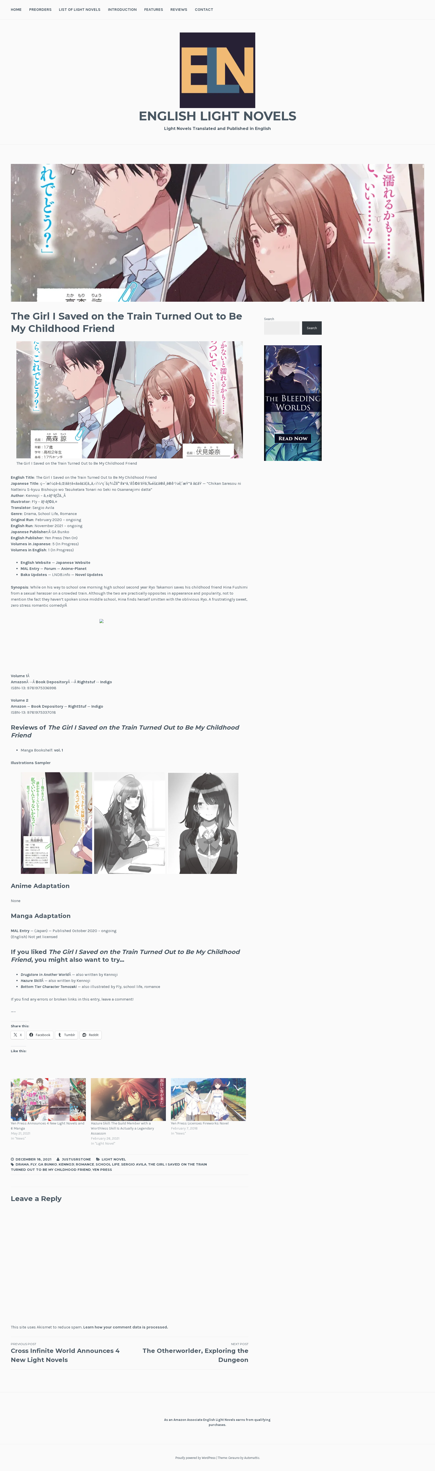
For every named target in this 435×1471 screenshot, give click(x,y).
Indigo (106, 681)
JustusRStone (76, 1159)
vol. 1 (58, 750)
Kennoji (66, 1164)
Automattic (251, 1458)
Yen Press (102, 1170)
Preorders (40, 9)
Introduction (122, 9)
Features (153, 9)
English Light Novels (217, 116)
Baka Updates (34, 574)
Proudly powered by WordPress (195, 1458)
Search (269, 319)
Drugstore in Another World (45, 974)
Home (16, 9)
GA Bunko (47, 1164)
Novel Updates (89, 574)
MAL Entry (30, 568)
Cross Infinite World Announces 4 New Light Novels (65, 1352)
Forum (50, 568)
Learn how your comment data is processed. (125, 1327)
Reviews (178, 9)
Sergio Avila (134, 1164)
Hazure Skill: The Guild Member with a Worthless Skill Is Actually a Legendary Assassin (122, 1128)
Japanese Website (73, 562)
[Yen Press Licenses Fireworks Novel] (208, 1099)
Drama (22, 1164)
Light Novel (114, 1159)
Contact (204, 9)
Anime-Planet (74, 568)
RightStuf (77, 706)
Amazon (18, 681)
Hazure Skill (31, 980)
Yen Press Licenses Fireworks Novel (200, 1123)
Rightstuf (86, 681)
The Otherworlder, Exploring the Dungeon (195, 1352)
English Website (36, 562)
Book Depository (52, 681)
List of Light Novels (79, 9)
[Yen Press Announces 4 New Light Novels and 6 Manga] (48, 1099)
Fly (33, 1164)
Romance (85, 1164)
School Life (108, 1164)
